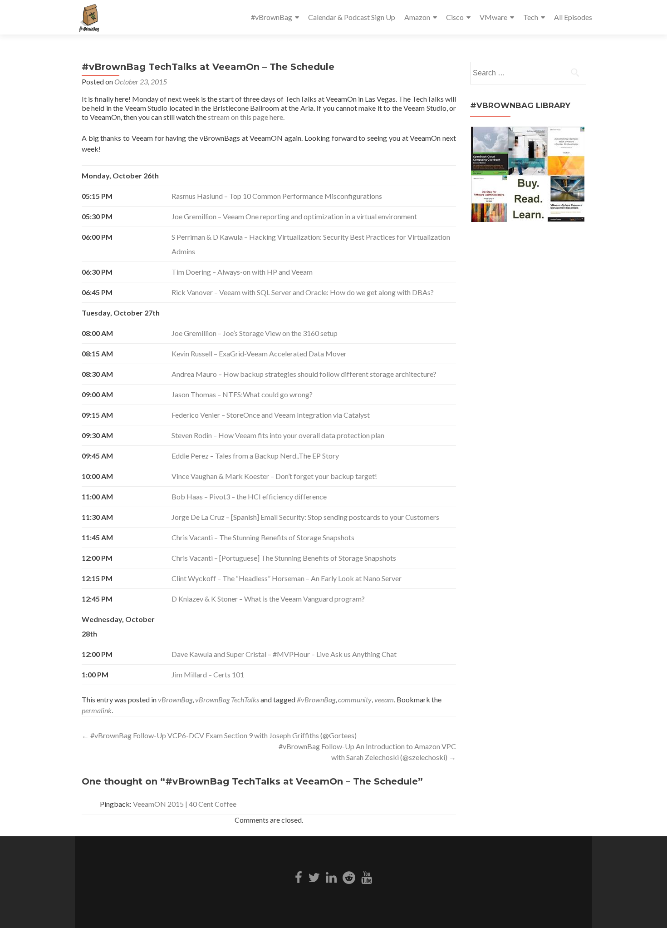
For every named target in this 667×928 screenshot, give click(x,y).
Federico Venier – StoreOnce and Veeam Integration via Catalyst (271, 414)
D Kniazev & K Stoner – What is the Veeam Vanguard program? (268, 598)
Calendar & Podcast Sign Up (351, 17)
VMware (493, 17)
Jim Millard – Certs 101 (208, 674)
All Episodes (573, 17)
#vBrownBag (271, 17)
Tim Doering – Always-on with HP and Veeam (242, 271)
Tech (530, 17)
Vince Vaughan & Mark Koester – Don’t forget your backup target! (274, 476)
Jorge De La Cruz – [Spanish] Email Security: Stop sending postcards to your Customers (305, 517)
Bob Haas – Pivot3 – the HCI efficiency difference (249, 496)
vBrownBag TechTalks (227, 699)
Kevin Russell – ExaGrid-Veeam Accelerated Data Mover (259, 353)
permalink (97, 710)
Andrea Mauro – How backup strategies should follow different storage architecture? (304, 374)
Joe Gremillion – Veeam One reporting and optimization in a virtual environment (294, 216)
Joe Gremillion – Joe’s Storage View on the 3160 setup (255, 333)
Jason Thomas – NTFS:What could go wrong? (242, 394)
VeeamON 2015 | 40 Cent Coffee (184, 804)
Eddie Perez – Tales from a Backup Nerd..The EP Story (255, 455)
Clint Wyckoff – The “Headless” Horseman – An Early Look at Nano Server (287, 578)
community (355, 699)
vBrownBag (175, 699)
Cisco (455, 17)
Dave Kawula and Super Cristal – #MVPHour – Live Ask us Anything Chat (284, 654)
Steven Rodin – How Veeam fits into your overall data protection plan (278, 435)
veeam (384, 699)
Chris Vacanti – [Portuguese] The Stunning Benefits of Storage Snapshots (284, 557)
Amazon (417, 17)
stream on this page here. (246, 117)
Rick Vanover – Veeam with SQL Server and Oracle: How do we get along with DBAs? (303, 292)
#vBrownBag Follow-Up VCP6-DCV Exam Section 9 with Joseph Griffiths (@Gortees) (219, 735)
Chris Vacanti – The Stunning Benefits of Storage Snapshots (263, 537)
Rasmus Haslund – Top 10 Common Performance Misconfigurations (277, 196)
